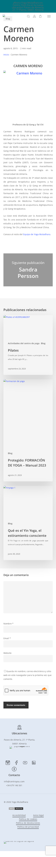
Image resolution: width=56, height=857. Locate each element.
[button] (49, 16)
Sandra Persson (28, 270)
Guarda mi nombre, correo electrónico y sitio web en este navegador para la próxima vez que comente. (27, 675)
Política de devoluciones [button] (28, 823)
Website (7, 653)
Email (7, 638)
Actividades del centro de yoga (23, 343)
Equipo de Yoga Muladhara (36, 234)
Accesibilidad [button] (19, 815)
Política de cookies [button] (28, 819)
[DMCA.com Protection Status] (16, 809)
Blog (43, 343)
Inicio (6, 54)
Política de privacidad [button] (28, 826)
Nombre (8, 623)
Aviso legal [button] (38, 815)
